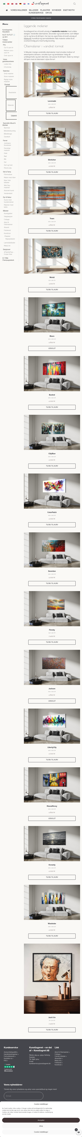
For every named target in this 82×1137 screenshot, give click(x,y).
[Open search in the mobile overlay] (74, 4)
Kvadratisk (12, 92)
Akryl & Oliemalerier (8, 223)
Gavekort (7, 137)
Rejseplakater (10, 239)
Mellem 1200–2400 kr (9, 52)
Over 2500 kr (8, 55)
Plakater (45, 10)
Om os (48, 13)
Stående (11, 105)
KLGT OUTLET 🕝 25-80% (8, 36)
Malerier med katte (8, 206)
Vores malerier (19, 10)
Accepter (41, 1120)
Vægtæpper (8, 216)
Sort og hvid (8, 165)
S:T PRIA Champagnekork (8, 259)
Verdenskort (8, 193)
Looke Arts (7, 64)
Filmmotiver (8, 174)
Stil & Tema (7, 172)
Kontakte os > (8, 1058)
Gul (5, 162)
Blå (5, 159)
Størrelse (6, 71)
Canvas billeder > (61, 1056)
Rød (5, 156)
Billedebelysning (10, 131)
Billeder (33, 10)
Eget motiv (69, 10)
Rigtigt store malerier (8, 80)
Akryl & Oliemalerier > (62, 1052)
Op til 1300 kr (8, 47)
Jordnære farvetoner (7, 144)
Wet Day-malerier (7, 186)
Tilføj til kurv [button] (52, 113)
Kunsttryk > (58, 1065)
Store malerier (9, 76)
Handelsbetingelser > (11, 1054)
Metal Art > (58, 1060)
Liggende (14, 115)
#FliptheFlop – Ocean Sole (9, 253)
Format (7, 84)
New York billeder (7, 181)
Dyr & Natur (7, 197)
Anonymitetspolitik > (11, 1052)
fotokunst (27, 38)
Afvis (41, 1126)
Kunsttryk (7, 233)
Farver (5, 140)
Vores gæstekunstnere (8, 60)
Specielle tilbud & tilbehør (8, 124)
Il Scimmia (7, 67)
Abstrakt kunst (9, 190)
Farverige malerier (7, 149)
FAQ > (6, 1060)
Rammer (7, 128)
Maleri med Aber (10, 177)
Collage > (58, 1054)
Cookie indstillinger (41, 1132)
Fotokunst (7, 230)
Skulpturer (6, 249)
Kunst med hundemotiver (9, 201)
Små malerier (8, 73)
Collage (6, 219)
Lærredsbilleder (9, 243)
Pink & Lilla (8, 168)
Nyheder (56, 10)
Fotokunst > (59, 1062)
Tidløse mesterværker (7, 41)
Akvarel (6, 227)
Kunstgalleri (8, 213)
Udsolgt (52, 348)
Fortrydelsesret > (10, 1056)
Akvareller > (59, 1058)
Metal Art (7, 246)
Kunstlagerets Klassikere (7, 31)
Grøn (5, 153)
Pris (4, 45)
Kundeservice (36, 13)
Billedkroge (8, 134)
